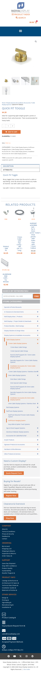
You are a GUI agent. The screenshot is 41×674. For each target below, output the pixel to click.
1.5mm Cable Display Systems (19, 147)
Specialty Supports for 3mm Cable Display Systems (23, 393)
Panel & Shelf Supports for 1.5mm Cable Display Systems (22, 356)
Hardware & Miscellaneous (12, 449)
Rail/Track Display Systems (14, 411)
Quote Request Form (14, 473)
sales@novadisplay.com (11, 634)
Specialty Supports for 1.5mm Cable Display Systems (23, 361)
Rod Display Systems (12, 407)
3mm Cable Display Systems (17, 375)
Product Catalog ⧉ (9, 617)
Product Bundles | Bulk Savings (14, 326)
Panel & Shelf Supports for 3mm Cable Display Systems (22, 387)
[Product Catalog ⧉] (4, 614)
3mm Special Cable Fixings (18, 383)
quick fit (11, 160)
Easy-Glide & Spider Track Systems (19, 424)
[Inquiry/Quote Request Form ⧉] (4, 622)
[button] (20, 31)
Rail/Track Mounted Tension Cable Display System (21, 416)
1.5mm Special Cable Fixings (19, 351)
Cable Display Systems (18, 149)
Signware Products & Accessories (14, 444)
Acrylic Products (9, 440)
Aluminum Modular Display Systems (17, 432)
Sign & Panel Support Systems (15, 428)
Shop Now (10, 518)
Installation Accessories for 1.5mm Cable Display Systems (22, 367)
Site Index (26, 669)
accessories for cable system (14, 158)
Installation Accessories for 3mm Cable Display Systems (22, 399)
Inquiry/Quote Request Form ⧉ (13, 626)
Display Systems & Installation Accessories (18, 103)
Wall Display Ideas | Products (13, 316)
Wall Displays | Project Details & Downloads (17, 321)
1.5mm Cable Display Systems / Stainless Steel (22, 371)
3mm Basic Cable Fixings (18, 379)
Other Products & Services (12, 454)
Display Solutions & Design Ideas (14, 331)
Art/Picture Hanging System (16, 420)
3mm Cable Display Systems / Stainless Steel (22, 403)
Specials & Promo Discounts (12, 307)
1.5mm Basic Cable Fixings (18, 347)
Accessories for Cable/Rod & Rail (16, 436)
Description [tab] (8, 166)
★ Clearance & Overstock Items (14, 312)
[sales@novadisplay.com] (4, 630)
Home (3, 103)
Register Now (11, 495)
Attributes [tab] (7, 170)
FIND (36, 296)
